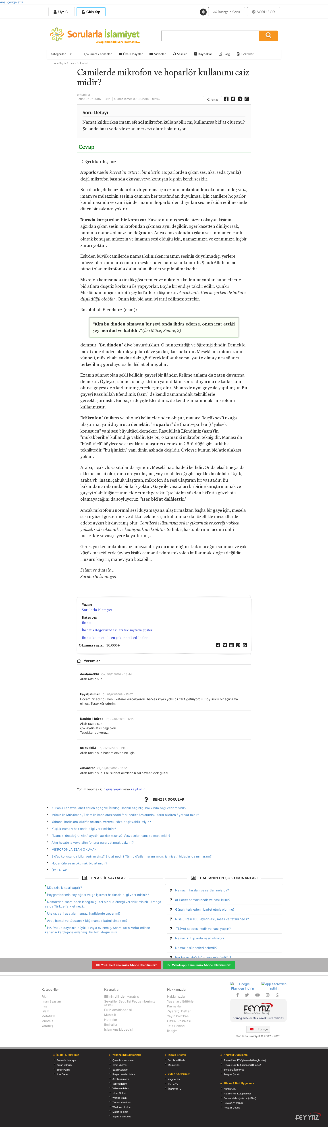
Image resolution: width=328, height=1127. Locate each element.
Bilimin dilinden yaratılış (121, 996)
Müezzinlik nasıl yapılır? (64, 887)
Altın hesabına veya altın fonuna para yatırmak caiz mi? (93, 842)
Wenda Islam (119, 1097)
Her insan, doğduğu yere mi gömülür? (203, 957)
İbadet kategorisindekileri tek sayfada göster (117, 630)
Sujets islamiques (121, 1116)
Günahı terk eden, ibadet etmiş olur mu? (205, 909)
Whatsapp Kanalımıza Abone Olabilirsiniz (201, 965)
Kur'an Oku (230, 1089)
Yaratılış (47, 1026)
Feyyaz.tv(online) (233, 1103)
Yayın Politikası (178, 1016)
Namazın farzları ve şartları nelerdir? (202, 890)
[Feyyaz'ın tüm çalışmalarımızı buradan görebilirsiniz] (308, 1116)
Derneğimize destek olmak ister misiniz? (258, 1018)
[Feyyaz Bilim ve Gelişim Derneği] (258, 1009)
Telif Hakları (176, 1026)
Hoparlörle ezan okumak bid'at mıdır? (79, 863)
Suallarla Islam (120, 1069)
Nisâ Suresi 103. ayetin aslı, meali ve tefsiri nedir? (212, 919)
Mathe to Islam (120, 1111)
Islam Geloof (119, 1093)
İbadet (84, 63)
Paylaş (214, 99)
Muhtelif (47, 1021)
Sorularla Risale (176, 1060)
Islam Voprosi (119, 1065)
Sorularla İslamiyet (97, 610)
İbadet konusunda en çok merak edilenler (115, 638)
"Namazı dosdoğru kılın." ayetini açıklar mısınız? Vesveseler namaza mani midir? (111, 835)
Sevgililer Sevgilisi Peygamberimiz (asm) (129, 1003)
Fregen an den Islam (123, 1074)
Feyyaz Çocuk (232, 1074)
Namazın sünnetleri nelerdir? (196, 948)
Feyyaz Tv (174, 1079)
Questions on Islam (122, 1060)
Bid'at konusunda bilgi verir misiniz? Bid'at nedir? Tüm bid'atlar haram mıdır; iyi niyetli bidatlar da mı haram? (132, 856)
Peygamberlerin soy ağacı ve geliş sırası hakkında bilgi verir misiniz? (98, 895)
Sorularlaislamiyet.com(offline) (240, 1098)
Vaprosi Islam (119, 1083)
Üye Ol (63, 12)
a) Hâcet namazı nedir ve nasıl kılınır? (202, 900)
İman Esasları (51, 1001)
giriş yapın (114, 789)
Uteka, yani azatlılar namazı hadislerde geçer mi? (83, 913)
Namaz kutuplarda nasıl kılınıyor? (199, 938)
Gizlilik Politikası (179, 1021)
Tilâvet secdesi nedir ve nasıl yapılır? (203, 928)
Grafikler (247, 54)
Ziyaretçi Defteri (179, 1011)
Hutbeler (110, 1019)
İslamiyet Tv (174, 1089)
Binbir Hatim (63, 1069)
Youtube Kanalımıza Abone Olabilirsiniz (129, 965)
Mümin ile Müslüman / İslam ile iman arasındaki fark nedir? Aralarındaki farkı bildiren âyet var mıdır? (125, 815)
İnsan (46, 1006)
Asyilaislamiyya (120, 1079)
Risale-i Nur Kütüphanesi (237, 1093)
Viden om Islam (120, 1088)
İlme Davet (62, 1074)
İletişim (172, 1031)
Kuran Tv (173, 1084)
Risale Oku (174, 1065)
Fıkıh (45, 996)
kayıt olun (138, 789)
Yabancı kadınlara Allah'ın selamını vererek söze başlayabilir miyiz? (101, 822)
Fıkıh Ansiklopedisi (117, 1010)
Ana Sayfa (60, 63)
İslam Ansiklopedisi (118, 1029)
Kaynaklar (174, 1006)
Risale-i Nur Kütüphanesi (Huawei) (242, 1065)
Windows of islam (121, 1107)
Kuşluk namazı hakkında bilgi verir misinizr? (84, 829)
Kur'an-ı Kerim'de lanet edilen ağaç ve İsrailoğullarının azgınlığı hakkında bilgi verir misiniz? (119, 808)
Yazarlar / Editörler (181, 1001)
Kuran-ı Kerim (64, 1065)
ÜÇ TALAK (59, 870)
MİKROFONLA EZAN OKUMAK (74, 849)
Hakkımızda (176, 996)
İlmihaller (110, 1024)
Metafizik (48, 1016)
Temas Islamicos (121, 1102)
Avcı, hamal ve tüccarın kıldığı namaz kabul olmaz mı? (87, 920)
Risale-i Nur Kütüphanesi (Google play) (245, 1060)
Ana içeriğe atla (11, 2)
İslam (73, 63)
